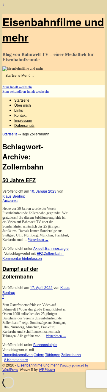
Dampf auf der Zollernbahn (20, 272)
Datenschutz (24, 125)
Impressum (23, 120)
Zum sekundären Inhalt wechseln (25, 91)
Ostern (39, 354)
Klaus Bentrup (13, 196)
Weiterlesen (38, 240)
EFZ (40, 253)
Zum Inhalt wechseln (17, 87)
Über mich (22, 105)
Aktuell (38, 248)
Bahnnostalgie (57, 248)
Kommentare (16, 359)
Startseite (13, 75)
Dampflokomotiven (17, 354)
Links (18, 110)
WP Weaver (47, 370)
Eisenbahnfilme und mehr (38, 364)
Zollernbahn (54, 253)
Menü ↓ (27, 75)
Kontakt (20, 115)
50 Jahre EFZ (19, 180)
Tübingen (52, 354)
